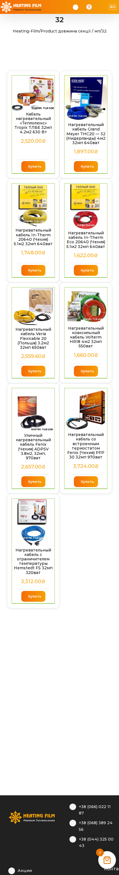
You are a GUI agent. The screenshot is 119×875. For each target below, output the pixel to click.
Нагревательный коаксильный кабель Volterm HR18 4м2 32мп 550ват (86, 337)
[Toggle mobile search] (97, 7)
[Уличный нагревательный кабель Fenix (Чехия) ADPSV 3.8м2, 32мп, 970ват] (33, 410)
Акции (25, 870)
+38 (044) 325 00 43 (96, 842)
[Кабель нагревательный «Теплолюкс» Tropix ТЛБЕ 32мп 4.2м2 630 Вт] (33, 93)
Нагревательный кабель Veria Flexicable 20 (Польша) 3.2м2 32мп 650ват (33, 338)
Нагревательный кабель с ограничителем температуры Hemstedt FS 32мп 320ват (33, 561)
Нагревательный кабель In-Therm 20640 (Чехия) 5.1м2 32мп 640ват (33, 237)
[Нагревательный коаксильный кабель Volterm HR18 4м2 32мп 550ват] (85, 306)
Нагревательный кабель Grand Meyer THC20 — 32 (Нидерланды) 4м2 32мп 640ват (85, 133)
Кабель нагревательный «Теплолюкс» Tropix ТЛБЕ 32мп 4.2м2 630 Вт (33, 123)
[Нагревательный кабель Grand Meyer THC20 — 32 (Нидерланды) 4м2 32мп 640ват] (85, 98)
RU (112, 7)
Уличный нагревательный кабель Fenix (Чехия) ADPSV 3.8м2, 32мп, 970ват (33, 446)
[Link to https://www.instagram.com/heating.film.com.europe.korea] (80, 868)
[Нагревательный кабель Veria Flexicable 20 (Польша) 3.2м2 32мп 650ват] (33, 306)
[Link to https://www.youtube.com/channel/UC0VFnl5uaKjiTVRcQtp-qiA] (89, 868)
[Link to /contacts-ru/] (97, 868)
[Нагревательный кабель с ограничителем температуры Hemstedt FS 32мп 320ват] (33, 522)
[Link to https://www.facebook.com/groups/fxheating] (72, 868)
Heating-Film (26, 31)
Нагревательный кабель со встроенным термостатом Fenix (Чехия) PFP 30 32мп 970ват (85, 446)
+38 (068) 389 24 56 (96, 826)
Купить (34, 166)
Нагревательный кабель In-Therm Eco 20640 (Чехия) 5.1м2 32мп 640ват (85, 239)
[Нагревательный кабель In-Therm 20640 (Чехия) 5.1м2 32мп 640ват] (33, 205)
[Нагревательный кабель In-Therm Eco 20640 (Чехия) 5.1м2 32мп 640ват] (85, 206)
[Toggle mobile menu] (104, 7)
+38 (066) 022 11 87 (95, 810)
